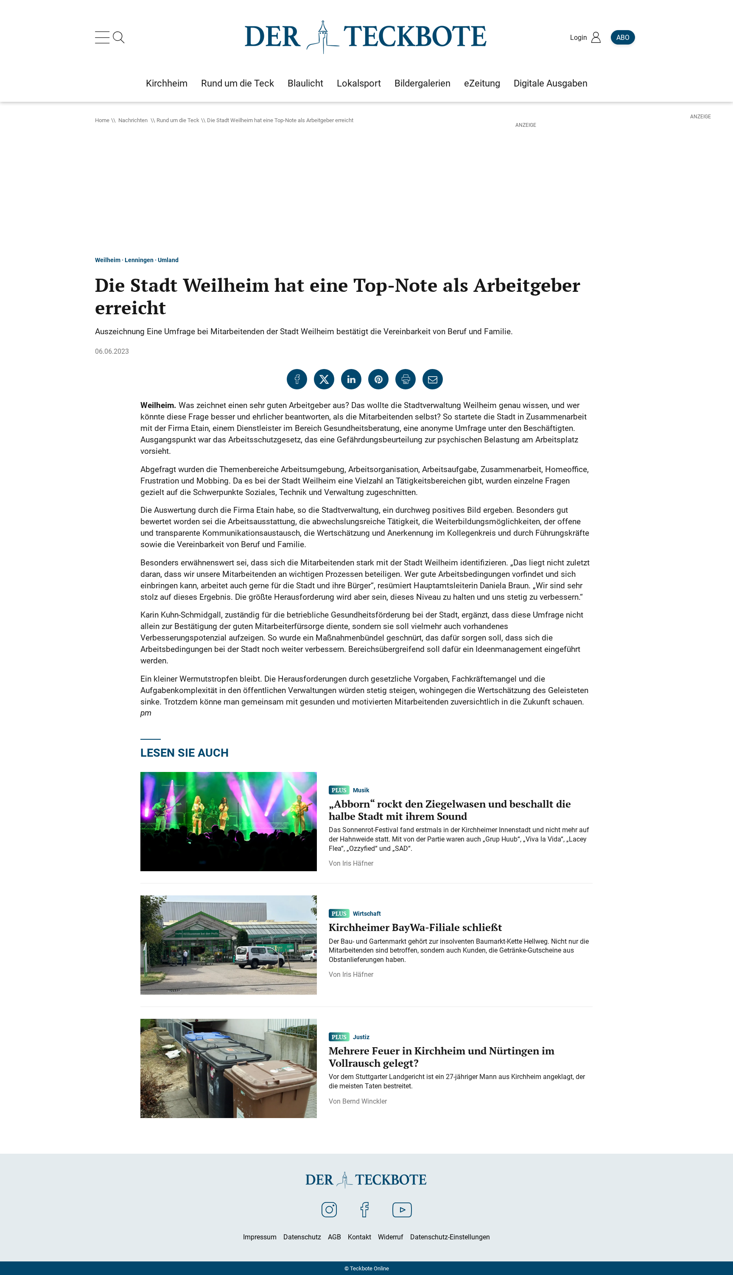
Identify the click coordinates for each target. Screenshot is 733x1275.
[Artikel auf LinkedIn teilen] (351, 379)
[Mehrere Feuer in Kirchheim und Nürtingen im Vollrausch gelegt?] (228, 1067)
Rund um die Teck (178, 120)
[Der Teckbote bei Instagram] (329, 1209)
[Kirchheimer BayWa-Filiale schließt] (228, 944)
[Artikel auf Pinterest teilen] (378, 379)
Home (102, 120)
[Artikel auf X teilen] (324, 379)
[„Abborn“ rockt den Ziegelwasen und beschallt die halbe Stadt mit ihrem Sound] (228, 820)
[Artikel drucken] (405, 379)
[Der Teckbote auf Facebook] (365, 1209)
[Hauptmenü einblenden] (104, 37)
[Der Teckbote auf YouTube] (402, 1209)
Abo (622, 37)
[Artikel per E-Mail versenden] (432, 379)
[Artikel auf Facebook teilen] (297, 379)
